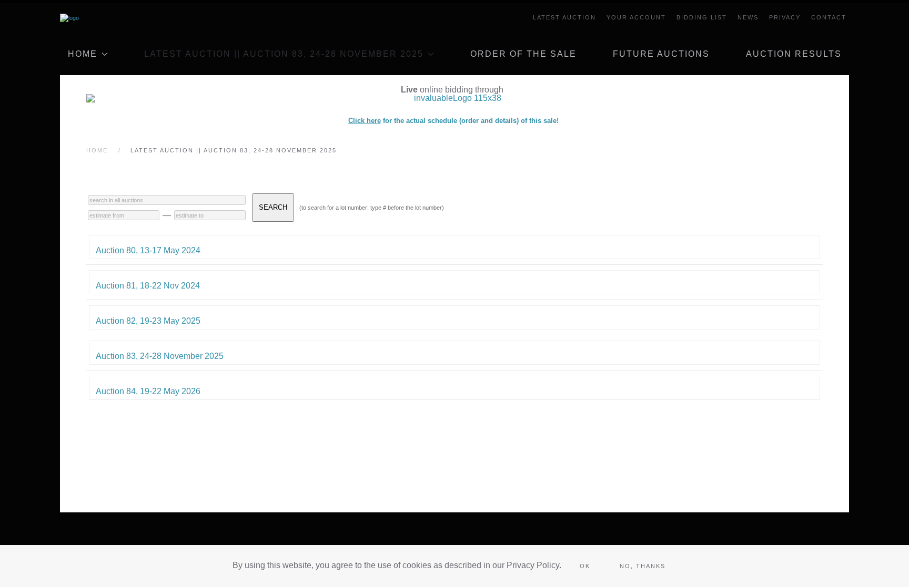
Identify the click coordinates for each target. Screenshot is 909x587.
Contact (828, 17)
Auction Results (794, 53)
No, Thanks (642, 566)
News (748, 17)
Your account (636, 17)
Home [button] (82, 53)
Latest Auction (564, 17)
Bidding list (701, 17)
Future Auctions (661, 53)
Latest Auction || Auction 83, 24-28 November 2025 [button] (283, 53)
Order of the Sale (523, 53)
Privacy (785, 17)
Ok (585, 566)
